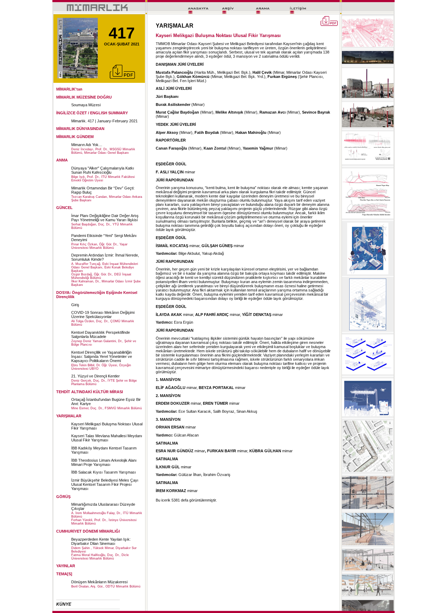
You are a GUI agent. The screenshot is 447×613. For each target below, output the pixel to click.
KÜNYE (63, 604)
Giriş (75, 305)
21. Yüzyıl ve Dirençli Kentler (95, 376)
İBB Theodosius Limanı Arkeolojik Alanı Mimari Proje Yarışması (104, 462)
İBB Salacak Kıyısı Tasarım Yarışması (103, 472)
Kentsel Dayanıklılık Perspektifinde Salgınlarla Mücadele (100, 334)
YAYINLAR (65, 566)
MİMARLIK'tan (69, 89)
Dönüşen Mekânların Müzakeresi (99, 582)
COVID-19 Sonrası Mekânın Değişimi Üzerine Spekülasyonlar (102, 314)
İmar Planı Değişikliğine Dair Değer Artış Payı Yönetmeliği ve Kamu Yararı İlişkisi (105, 218)
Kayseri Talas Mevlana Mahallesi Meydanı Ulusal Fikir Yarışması (106, 438)
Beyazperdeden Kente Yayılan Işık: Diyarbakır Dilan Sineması (101, 541)
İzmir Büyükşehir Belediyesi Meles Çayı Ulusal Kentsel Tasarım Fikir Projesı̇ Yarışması (104, 484)
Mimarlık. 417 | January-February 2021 (104, 121)
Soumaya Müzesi (86, 105)
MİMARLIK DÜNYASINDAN (80, 129)
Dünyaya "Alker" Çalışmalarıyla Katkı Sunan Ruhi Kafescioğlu (102, 170)
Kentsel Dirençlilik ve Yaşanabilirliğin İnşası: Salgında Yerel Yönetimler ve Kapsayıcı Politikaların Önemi (101, 356)
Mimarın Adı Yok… (86, 145)
